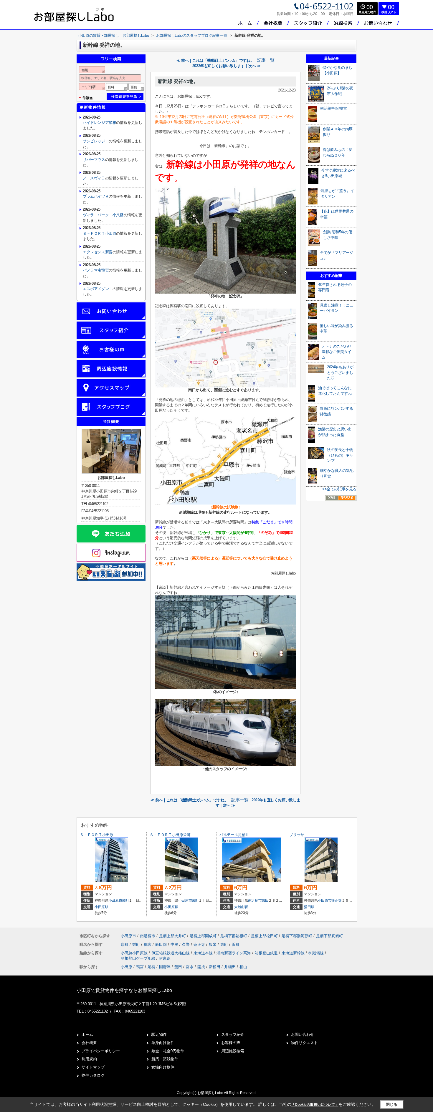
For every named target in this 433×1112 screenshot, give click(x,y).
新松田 (214, 967)
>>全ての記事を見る (339, 489)
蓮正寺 (336, 900)
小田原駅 (101, 907)
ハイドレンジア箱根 (99, 122)
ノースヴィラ (94, 178)
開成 (201, 967)
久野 (186, 944)
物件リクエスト (304, 1043)
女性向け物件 (162, 1067)
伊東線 (165, 958)
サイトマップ (93, 1067)
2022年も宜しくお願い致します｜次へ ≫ (226, 66)
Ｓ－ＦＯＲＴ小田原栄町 (170, 835)
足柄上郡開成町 (203, 936)
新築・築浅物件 (164, 1059)
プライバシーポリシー (101, 1051)
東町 (224, 944)
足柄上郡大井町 (172, 936)
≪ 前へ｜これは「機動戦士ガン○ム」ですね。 (215, 60)
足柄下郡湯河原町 (297, 936)
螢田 (178, 967)
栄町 (125, 900)
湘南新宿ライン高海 (234, 953)
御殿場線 (316, 953)
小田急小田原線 (135, 953)
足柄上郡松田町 (264, 936)
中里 (175, 944)
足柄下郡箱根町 (233, 936)
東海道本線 (204, 953)
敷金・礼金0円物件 (167, 1051)
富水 (190, 967)
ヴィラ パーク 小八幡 (103, 215)
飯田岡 (161, 944)
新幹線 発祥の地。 (178, 81)
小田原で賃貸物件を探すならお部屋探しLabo (124, 990)
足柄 (151, 967)
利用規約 (89, 1059)
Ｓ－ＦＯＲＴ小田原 (99, 233)
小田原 (126, 967)
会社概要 (89, 1043)
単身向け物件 (162, 1043)
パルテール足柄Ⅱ (234, 835)
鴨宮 (148, 944)
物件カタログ (93, 1075)
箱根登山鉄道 (267, 953)
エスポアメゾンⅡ (98, 289)
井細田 (230, 967)
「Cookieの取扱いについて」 (314, 1105)
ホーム (87, 1034)
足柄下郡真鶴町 (329, 936)
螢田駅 (309, 907)
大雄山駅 (241, 907)
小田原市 (115, 900)
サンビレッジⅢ (96, 141)
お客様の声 (230, 1043)
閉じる (391, 1104)
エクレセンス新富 (98, 252)
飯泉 (213, 944)
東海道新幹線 (294, 953)
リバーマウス (94, 159)
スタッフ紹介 (232, 1034)
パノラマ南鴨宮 (96, 270)
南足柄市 (255, 900)
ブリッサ (296, 835)
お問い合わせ (302, 1034)
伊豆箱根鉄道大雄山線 (171, 953)
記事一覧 (265, 60)
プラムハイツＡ (96, 196)
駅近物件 (159, 1034)
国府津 (165, 967)
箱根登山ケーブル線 (138, 958)
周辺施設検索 (232, 1051)
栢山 (243, 967)
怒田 (265, 900)
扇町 (125, 944)
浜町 (235, 944)
